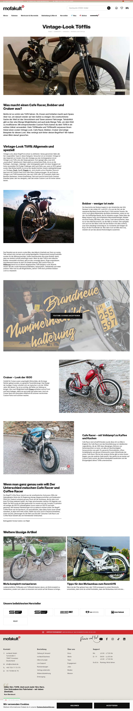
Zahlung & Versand (43, 653)
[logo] (13, 7)
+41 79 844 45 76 (12, 671)
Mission (70, 673)
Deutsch (127, 1)
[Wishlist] (121, 8)
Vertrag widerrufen (43, 670)
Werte (69, 657)
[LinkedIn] (124, 639)
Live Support (41, 663)
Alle (15, 621)
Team (69, 660)
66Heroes (7, 264)
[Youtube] (101, 639)
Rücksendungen (42, 667)
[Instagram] (113, 639)
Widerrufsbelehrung (44, 673)
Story (69, 653)
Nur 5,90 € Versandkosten (14, 1)
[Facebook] (107, 639)
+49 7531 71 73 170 (13, 668)
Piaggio (26, 170)
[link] (34, 563)
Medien (69, 670)
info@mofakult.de (12, 664)
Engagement (71, 663)
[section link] (94, 16)
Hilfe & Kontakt (42, 660)
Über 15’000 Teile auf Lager (64, 1)
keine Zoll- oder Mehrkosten (39, 1)
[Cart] (127, 8)
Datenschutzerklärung (45, 707)
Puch (15, 170)
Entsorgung (41, 677)
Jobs (69, 667)
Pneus (31, 389)
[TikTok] (118, 639)
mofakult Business (43, 657)
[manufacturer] (15, 612)
